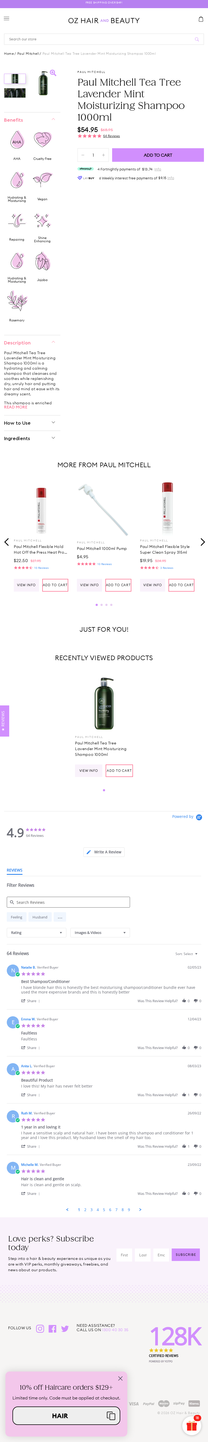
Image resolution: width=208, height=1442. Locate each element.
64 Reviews (111, 136)
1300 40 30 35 (115, 1329)
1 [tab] (97, 605)
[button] (60, 917)
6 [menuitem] (110, 1209)
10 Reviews (41, 568)
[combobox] (36, 932)
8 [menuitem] (123, 1209)
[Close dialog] (120, 1378)
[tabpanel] (41, 536)
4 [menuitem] (98, 1209)
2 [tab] (101, 605)
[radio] (17, 917)
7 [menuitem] (116, 1209)
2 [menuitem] (85, 1209)
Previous (6, 541)
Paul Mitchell (28, 54)
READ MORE (15, 407)
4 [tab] (111, 605)
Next (201, 541)
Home (9, 54)
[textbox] (200, 955)
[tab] (104, 852)
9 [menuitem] (129, 1209)
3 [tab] (106, 605)
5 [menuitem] (104, 1209)
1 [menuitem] (79, 1209)
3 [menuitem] (91, 1209)
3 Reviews (166, 568)
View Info (26, 585)
